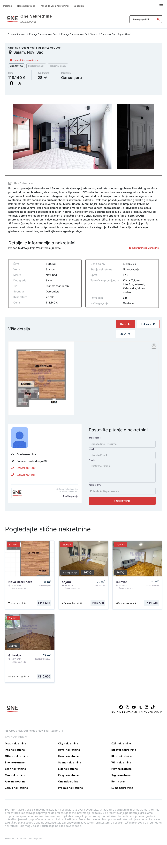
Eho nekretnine (15, 762)
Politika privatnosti (124, 712)
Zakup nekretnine (16, 787)
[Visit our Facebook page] (121, 707)
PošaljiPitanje (122, 500)
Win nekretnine (121, 762)
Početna (7, 5)
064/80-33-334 (28, 22)
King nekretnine (68, 775)
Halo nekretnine (68, 756)
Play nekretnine (121, 768)
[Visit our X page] (140, 707)
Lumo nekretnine (122, 787)
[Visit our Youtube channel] (134, 707)
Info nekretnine (15, 749)
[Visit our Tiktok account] (153, 707)
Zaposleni (79, 5)
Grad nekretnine (15, 743)
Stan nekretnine (15, 768)
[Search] (158, 19)
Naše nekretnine (26, 5)
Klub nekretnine (121, 756)
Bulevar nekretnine (123, 749)
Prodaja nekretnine (70, 787)
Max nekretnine (15, 775)
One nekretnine (68, 781)
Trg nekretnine (121, 775)
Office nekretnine (16, 756)
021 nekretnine (121, 743)
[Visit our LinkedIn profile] (146, 707)
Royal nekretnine (69, 749)
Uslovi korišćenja (150, 712)
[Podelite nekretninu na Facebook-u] (12, 83)
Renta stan (118, 781)
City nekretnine (68, 743)
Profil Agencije (70, 496)
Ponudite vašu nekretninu (54, 5)
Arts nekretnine (15, 781)
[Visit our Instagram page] (127, 707)
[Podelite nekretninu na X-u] (20, 83)
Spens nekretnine (69, 762)
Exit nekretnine (68, 768)
